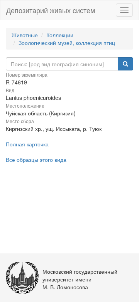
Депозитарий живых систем (50, 10)
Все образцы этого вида (36, 159)
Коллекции (59, 35)
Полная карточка (27, 144)
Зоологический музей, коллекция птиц (67, 42)
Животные (25, 35)
